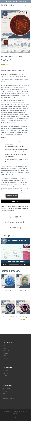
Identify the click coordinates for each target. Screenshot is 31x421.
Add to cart (12, 196)
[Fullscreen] (27, 264)
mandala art (25, 208)
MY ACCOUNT (6, 358)
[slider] (14, 264)
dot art (12, 208)
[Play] (3, 264)
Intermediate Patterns (13, 206)
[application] (15, 252)
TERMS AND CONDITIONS (9, 398)
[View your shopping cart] (25, 5)
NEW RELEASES (6, 350)
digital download (5, 208)
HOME (4, 345)
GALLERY (5, 348)
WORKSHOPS (6, 371)
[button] (26, 13)
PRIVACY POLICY (7, 396)
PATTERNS (5, 353)
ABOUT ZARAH (6, 388)
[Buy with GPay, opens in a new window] (15, 201)
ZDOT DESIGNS (14, 411)
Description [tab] (15, 216)
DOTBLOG (5, 373)
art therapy (25, 206)
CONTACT (5, 391)
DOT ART (5, 355)
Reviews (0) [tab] (15, 227)
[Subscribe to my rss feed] (15, 418)
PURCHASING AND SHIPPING (9, 401)
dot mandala (18, 208)
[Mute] (25, 264)
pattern (11, 210)
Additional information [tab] (15, 222)
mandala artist (5, 210)
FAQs (4, 393)
